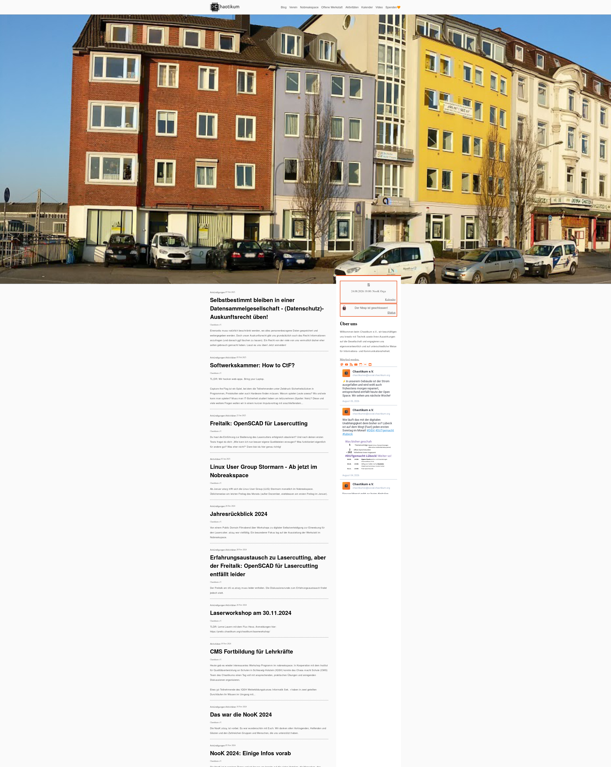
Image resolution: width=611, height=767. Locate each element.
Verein (293, 7)
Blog (284, 7)
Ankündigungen (217, 292)
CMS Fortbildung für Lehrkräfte (251, 651)
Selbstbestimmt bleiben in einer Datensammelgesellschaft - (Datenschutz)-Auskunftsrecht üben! (267, 308)
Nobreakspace (309, 7)
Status (391, 312)
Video (379, 7)
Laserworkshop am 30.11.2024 (250, 613)
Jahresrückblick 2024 (238, 514)
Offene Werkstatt (332, 7)
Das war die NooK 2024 (241, 714)
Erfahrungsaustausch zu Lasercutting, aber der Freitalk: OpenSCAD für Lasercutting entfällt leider (268, 565)
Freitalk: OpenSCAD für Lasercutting (259, 423)
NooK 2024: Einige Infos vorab (250, 753)
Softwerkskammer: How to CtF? (252, 365)
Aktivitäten (352, 7)
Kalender (367, 7)
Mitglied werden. (349, 359)
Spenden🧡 (393, 7)
